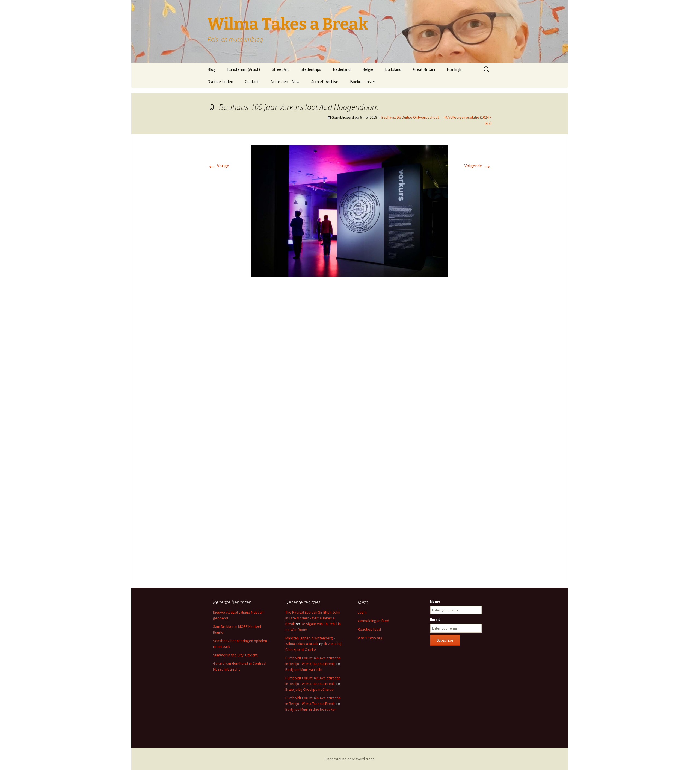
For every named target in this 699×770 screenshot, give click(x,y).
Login (362, 612)
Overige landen (220, 81)
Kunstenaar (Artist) (243, 69)
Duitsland (393, 69)
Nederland (342, 69)
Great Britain (424, 69)
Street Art (280, 69)
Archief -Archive (324, 81)
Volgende (477, 165)
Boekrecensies (363, 81)
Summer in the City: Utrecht (235, 654)
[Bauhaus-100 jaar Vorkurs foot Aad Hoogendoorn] (349, 210)
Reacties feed (369, 629)
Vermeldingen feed (373, 620)
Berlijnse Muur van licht (303, 669)
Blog (211, 69)
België (367, 69)
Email (435, 619)
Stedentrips (311, 69)
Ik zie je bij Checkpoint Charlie (309, 689)
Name (435, 601)
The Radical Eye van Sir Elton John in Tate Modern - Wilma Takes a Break (312, 618)
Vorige (218, 165)
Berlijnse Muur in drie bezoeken (311, 709)
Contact (252, 81)
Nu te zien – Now (285, 81)
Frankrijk (454, 69)
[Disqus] (349, 363)
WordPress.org (370, 637)
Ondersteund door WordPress (349, 758)
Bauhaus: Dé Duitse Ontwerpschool (410, 117)
